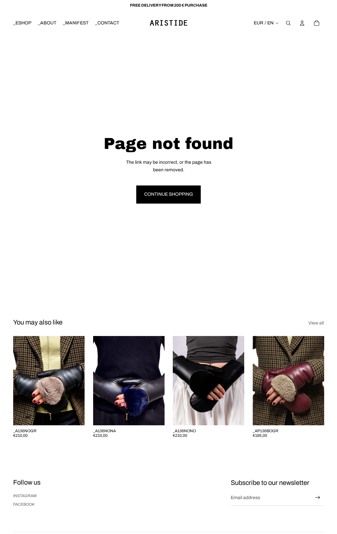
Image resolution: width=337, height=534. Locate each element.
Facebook (24, 504)
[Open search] (288, 23)
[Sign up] (318, 498)
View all (316, 323)
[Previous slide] (18, 381)
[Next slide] (79, 381)
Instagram (25, 495)
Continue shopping (168, 194)
